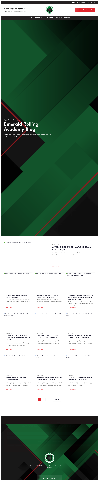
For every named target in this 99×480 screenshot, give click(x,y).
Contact (67, 18)
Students (92, 2)
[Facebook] (73, 2)
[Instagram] (75, 2)
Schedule (49, 18)
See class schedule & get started (49, 432)
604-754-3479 (82, 2)
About (57, 18)
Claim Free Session (85, 10)
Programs (38, 18)
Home (30, 18)
